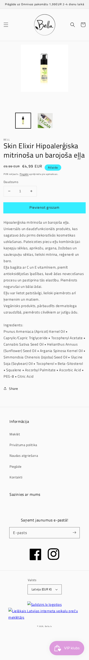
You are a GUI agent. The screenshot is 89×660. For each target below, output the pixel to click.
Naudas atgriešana (23, 455)
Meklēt (14, 434)
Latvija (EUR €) (42, 589)
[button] (6, 24)
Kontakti (16, 477)
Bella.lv (48, 626)
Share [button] (13, 388)
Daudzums (11, 182)
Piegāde (24, 174)
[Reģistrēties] (74, 532)
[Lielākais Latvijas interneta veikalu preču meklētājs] (44, 614)
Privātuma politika (23, 444)
